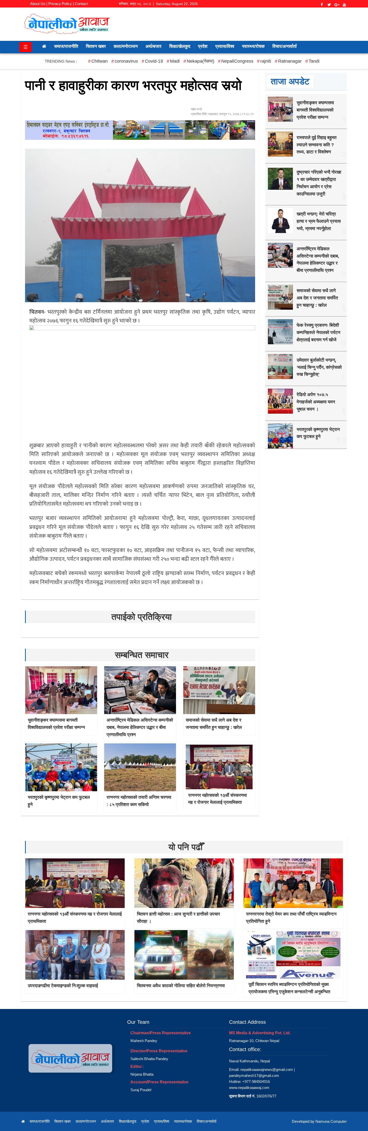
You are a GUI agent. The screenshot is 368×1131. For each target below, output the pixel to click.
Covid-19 (154, 61)
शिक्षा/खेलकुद (179, 46)
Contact (81, 4)
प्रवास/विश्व (224, 46)
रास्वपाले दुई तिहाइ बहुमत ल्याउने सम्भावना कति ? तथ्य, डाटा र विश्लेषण (316, 145)
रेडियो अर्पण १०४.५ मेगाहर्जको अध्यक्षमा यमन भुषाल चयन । (316, 402)
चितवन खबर (96, 46)
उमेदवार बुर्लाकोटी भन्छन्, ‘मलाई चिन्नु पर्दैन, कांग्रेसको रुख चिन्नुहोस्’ (319, 367)
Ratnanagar (290, 61)
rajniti (265, 61)
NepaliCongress (237, 61)
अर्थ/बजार (153, 46)
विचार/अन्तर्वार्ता (284, 46)
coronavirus (126, 61)
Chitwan (99, 61)
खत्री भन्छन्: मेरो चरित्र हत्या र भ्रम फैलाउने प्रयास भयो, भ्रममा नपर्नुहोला (319, 221)
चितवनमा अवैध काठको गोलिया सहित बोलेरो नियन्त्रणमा (181, 985)
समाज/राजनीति (66, 46)
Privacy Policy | (61, 4)
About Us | (38, 4)
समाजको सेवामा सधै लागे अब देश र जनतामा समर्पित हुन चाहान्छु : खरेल (317, 298)
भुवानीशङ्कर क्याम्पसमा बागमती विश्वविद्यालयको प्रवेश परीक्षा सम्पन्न (315, 110)
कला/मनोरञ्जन (126, 46)
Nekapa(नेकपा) (200, 61)
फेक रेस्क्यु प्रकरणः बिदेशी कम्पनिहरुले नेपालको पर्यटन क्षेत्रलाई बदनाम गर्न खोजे (318, 332)
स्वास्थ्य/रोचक (253, 46)
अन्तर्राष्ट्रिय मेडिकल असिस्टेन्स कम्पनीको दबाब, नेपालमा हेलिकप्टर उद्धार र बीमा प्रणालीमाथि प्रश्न (140, 727)
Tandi (314, 61)
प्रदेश (203, 46)
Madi (175, 61)
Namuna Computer (331, 1121)
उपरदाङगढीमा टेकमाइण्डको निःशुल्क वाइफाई (63, 985)
